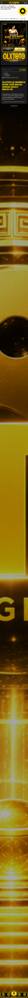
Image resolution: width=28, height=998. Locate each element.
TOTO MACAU (5, 18)
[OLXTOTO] (22, 11)
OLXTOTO (14, 106)
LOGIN (8, 49)
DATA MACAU (11, 77)
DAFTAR (20, 49)
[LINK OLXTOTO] (14, 34)
